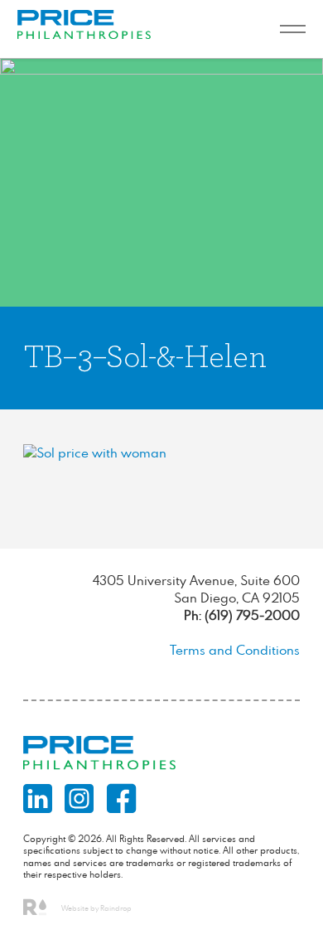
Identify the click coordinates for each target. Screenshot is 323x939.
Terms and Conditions (235, 649)
